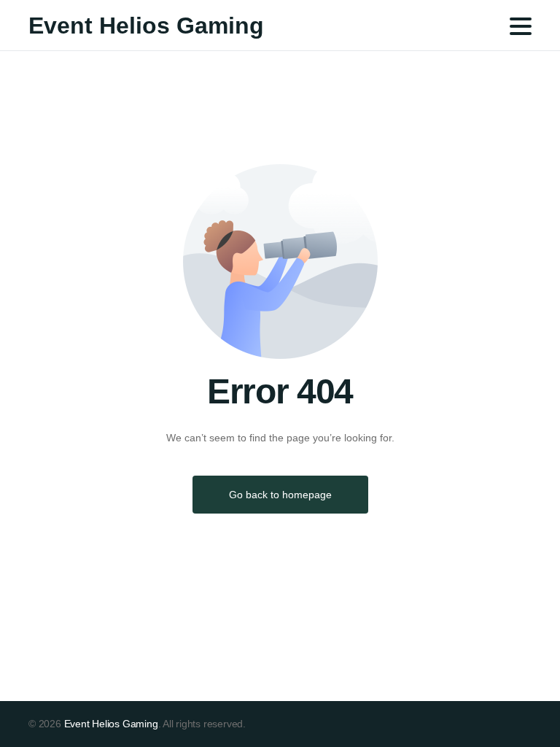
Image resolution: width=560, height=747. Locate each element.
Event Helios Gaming (146, 25)
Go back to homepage (280, 494)
